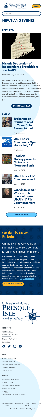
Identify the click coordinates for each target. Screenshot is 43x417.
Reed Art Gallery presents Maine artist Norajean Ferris (25, 160)
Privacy (34, 403)
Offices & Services (8, 367)
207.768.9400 (12, 339)
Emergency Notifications (10, 379)
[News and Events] (14, 6)
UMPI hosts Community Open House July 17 (25, 142)
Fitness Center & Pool (9, 388)
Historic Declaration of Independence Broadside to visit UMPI (20, 67)
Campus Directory (8, 361)
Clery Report (27, 404)
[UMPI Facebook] (3, 347)
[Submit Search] (38, 14)
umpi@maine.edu (27, 278)
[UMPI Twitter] (9, 347)
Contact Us (6, 342)
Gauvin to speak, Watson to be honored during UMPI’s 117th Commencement (25, 196)
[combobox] (21, 13)
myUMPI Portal (7, 382)
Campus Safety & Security (11, 385)
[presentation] (21, 46)
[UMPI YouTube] (20, 347)
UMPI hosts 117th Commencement (25, 177)
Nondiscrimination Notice (7, 404)
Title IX (39, 404)
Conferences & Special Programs (13, 394)
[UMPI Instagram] (14, 347)
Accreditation (19, 403)
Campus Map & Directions (11, 364)
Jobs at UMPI (7, 370)
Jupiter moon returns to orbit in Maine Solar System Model (23, 123)
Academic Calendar (9, 358)
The (5, 391)
